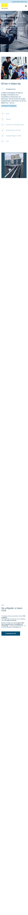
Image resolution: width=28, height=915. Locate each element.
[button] (26, 6)
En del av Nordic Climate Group (19, 1)
